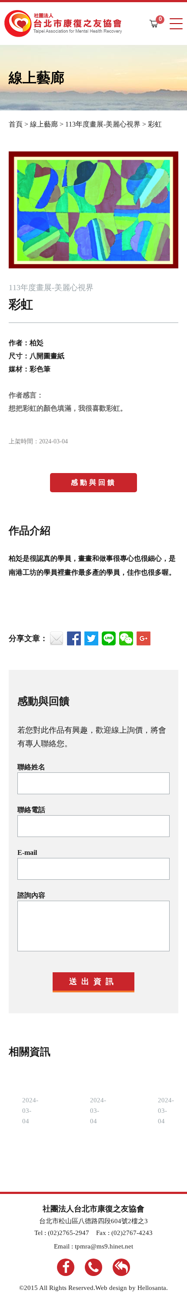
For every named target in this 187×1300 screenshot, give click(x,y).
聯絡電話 (31, 809)
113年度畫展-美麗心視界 (102, 124)
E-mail (27, 852)
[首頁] (63, 23)
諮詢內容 (31, 895)
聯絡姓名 (31, 767)
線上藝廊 (44, 124)
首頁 (16, 124)
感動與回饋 (94, 482)
